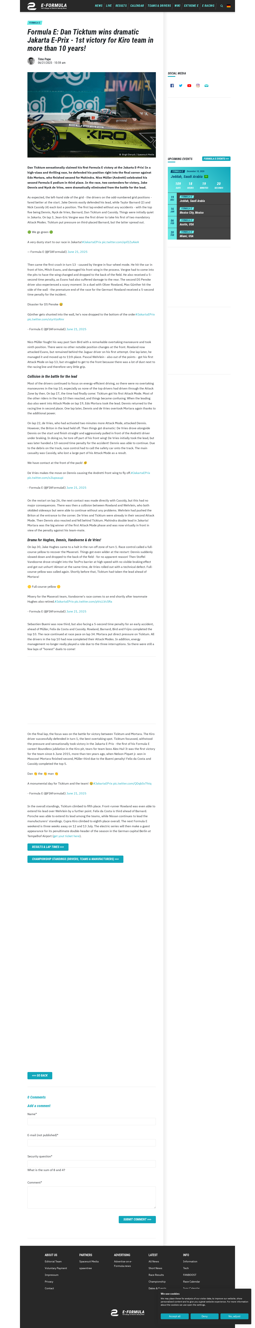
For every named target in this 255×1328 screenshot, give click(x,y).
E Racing (208, 5)
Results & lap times (45, 847)
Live (109, 5)
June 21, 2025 (78, 252)
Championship (157, 1281)
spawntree (85, 1268)
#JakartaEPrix (91, 242)
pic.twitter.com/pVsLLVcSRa (93, 601)
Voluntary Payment (56, 1268)
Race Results (156, 1275)
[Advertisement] (91, 690)
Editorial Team (53, 1261)
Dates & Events (157, 1288)
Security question (39, 1157)
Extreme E (191, 5)
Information (190, 1261)
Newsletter (206, 85)
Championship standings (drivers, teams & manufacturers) (73, 859)
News (98, 5)
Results (121, 5)
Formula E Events (214, 158)
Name (34, 1115)
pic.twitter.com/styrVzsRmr (45, 319)
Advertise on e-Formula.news (123, 1264)
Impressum (51, 1275)
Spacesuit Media (89, 1261)
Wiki (177, 5)
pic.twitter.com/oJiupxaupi (45, 478)
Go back (42, 1075)
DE (229, 5)
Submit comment (135, 1219)
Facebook (172, 85)
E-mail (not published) (42, 1136)
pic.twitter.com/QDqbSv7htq (132, 783)
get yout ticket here (66, 836)
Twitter (180, 85)
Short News (155, 1268)
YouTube (189, 85)
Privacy (49, 1281)
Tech (186, 1268)
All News (154, 1261)
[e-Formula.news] (47, 6)
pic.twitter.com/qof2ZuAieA (120, 242)
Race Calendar (191, 1281)
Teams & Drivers (159, 5)
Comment (34, 1183)
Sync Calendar (191, 1288)
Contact (49, 1288)
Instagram (198, 85)
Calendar (137, 5)
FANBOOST (189, 1275)
